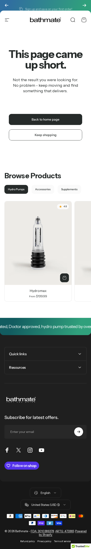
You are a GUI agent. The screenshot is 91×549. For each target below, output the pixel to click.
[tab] (16, 189)
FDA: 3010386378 (42, 531)
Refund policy (27, 541)
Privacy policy (44, 541)
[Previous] (6, 5)
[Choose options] (64, 277)
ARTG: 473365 (64, 531)
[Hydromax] (38, 243)
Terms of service (62, 541)
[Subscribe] (78, 431)
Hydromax (38, 290)
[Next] (84, 5)
